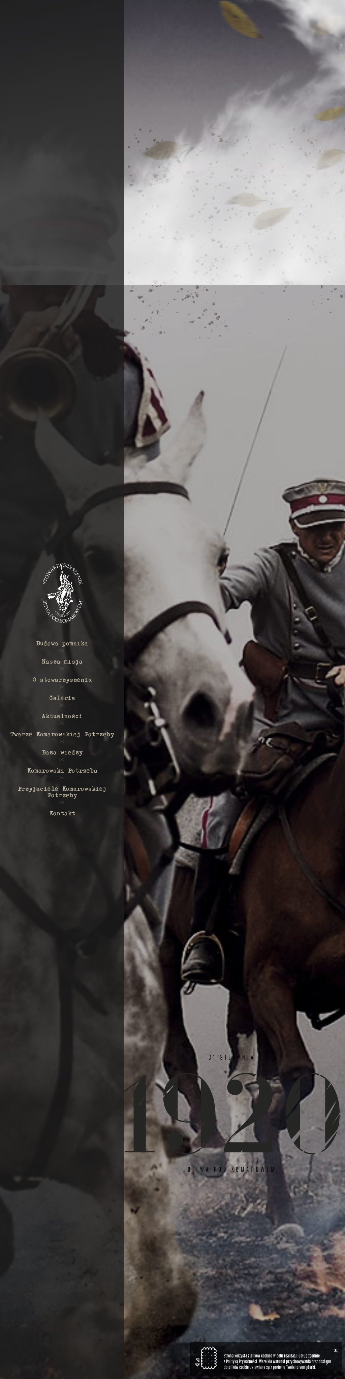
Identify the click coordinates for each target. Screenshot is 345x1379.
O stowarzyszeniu (62, 679)
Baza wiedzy (62, 751)
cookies (266, 1356)
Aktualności (62, 715)
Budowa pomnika (62, 642)
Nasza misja (62, 661)
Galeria (62, 697)
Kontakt (62, 812)
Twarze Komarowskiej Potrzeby (62, 733)
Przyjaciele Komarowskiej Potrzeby (62, 791)
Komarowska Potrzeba (62, 770)
